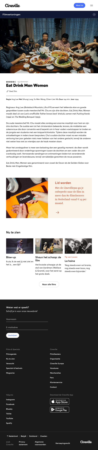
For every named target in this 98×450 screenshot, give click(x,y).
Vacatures (54, 368)
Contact (53, 387)
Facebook (10, 404)
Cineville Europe (57, 363)
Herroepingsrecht (63, 443)
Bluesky (9, 409)
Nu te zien (10, 359)
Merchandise (55, 373)
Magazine (10, 373)
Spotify (9, 423)
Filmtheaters (55, 354)
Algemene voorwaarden (40, 443)
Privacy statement (23, 443)
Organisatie (55, 359)
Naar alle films (49, 284)
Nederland (13, 436)
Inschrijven (12, 335)
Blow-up (11, 257)
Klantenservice (56, 382)
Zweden (43, 436)
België (23, 436)
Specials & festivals (14, 368)
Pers (52, 377)
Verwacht (10, 363)
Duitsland (33, 436)
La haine (70, 261)
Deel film (13, 91)
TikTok (8, 414)
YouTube (9, 418)
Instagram (10, 399)
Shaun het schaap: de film (48, 259)
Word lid (79, 5)
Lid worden (63, 183)
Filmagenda (11, 354)
